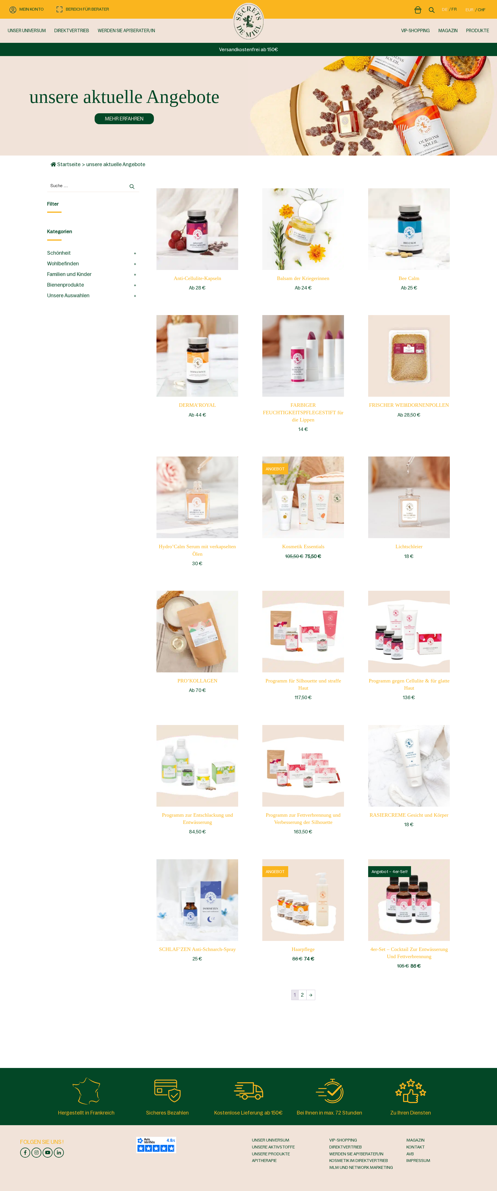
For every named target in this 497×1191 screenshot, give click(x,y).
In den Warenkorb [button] (303, 355)
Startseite (68, 164)
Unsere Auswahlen (68, 295)
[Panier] (417, 9)
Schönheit (59, 253)
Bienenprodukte (65, 285)
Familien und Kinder (69, 274)
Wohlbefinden (63, 263)
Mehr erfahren (124, 119)
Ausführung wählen (303, 497)
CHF (481, 9)
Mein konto (31, 9)
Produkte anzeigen (197, 228)
